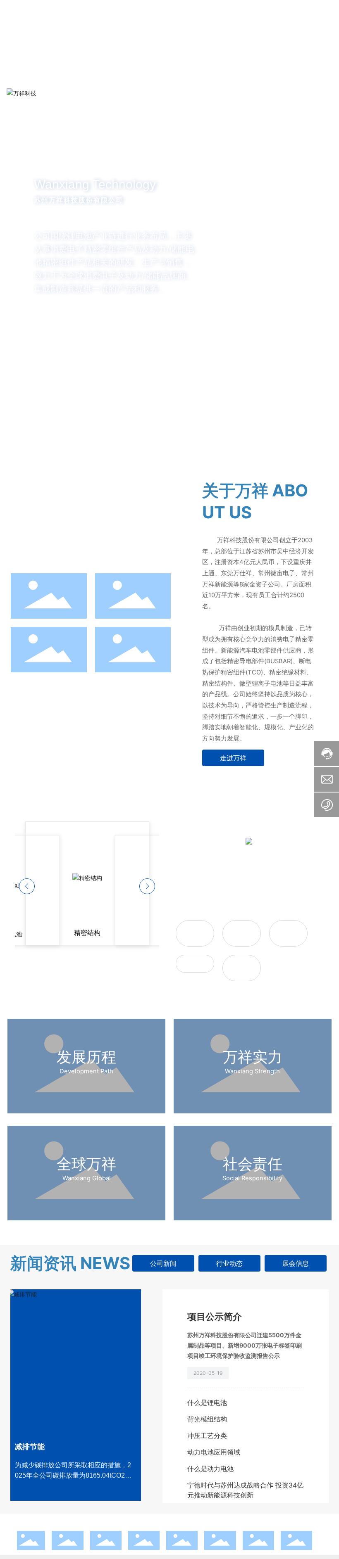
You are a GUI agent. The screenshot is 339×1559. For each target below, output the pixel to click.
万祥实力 (252, 1057)
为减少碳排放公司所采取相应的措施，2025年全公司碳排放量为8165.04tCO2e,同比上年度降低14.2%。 (73, 1476)
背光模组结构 (207, 1419)
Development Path (86, 1071)
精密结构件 (194, 963)
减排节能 (30, 1447)
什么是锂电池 (207, 1402)
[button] (48, 423)
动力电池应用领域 (213, 1452)
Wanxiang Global (86, 1178)
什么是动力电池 (210, 1468)
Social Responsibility (252, 1178)
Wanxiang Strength (252, 1071)
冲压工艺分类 (207, 1435)
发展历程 (86, 1057)
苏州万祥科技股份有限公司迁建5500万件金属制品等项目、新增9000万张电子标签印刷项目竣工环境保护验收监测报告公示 (244, 1345)
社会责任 (252, 1164)
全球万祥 (86, 1164)
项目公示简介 (214, 1316)
